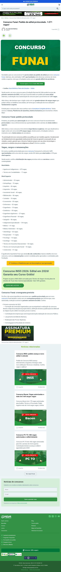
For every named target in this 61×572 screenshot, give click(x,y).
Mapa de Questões (36, 528)
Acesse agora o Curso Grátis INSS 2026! (31, 83)
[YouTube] (59, 516)
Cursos (3, 525)
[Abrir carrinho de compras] (59, 5)
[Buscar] (58, 8)
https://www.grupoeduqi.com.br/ (31, 567)
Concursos (4, 530)
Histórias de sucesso (37, 530)
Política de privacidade (22, 503)
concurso (31, 151)
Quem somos (4, 521)
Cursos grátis (35, 523)
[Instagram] (56, 516)
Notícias (6, 18)
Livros (2, 528)
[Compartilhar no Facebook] (4, 35)
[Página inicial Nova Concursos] (6, 517)
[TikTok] (50, 516)
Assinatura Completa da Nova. (41, 108)
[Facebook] (53, 516)
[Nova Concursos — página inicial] (30, 4)
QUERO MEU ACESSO (12, 285)
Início (2, 18)
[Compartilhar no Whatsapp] (10, 35)
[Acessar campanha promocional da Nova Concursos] (30, 13)
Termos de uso (24, 569)
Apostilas (3, 523)
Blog (32, 521)
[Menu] (2, 4)
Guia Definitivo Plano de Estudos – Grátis (21, 88)
